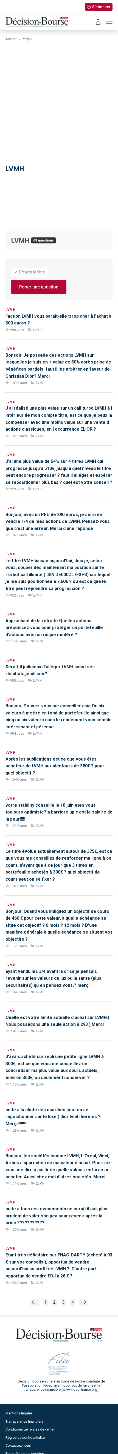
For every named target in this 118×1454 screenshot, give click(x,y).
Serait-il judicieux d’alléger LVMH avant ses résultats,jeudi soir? (50, 670)
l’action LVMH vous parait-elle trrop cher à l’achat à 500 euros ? (58, 320)
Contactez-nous (18, 1445)
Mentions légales (19, 1413)
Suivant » (83, 1302)
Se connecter (98, 21)
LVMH (21, 241)
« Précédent (34, 1302)
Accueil (11, 39)
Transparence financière (24, 1421)
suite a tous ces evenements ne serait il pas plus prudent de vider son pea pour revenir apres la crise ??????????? (56, 1215)
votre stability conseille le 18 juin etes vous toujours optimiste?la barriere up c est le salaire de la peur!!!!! (59, 812)
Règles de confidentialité (25, 1437)
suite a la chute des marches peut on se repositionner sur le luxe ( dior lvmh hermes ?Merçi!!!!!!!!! (52, 1116)
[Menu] (109, 22)
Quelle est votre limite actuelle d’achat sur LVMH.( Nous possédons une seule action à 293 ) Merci (57, 1021)
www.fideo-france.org (80, 1389)
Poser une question (38, 287)
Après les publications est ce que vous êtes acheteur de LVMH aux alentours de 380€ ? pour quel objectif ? (54, 766)
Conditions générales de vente (29, 1429)
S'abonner (101, 7)
